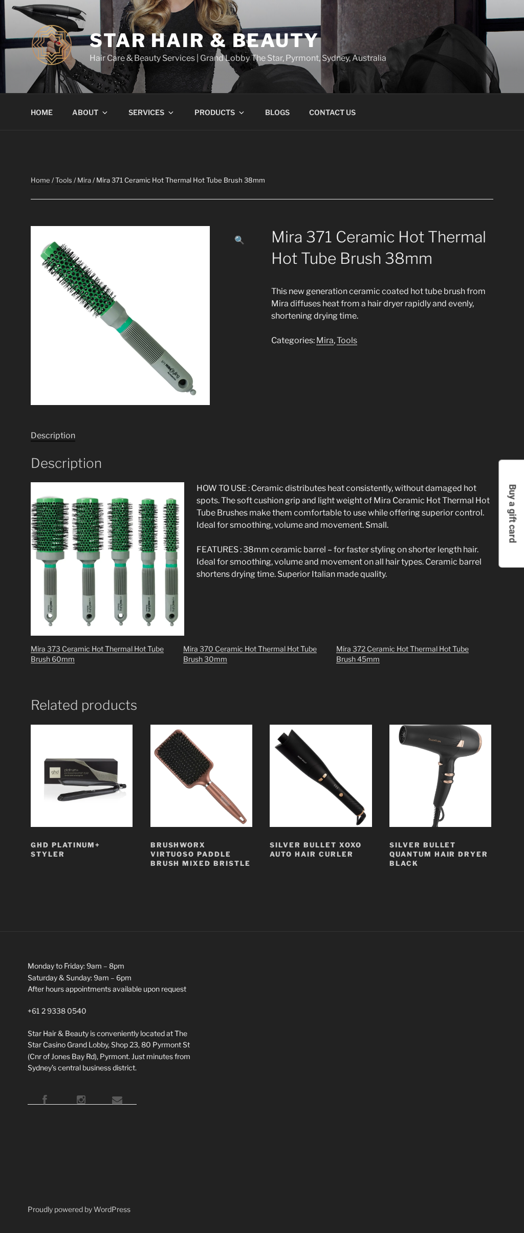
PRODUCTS (214, 112)
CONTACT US (332, 112)
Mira (84, 180)
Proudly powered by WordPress (79, 1209)
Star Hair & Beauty (204, 40)
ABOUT (85, 112)
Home (40, 180)
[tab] (53, 436)
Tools (63, 180)
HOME (42, 112)
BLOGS (277, 112)
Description (53, 435)
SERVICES (146, 112)
